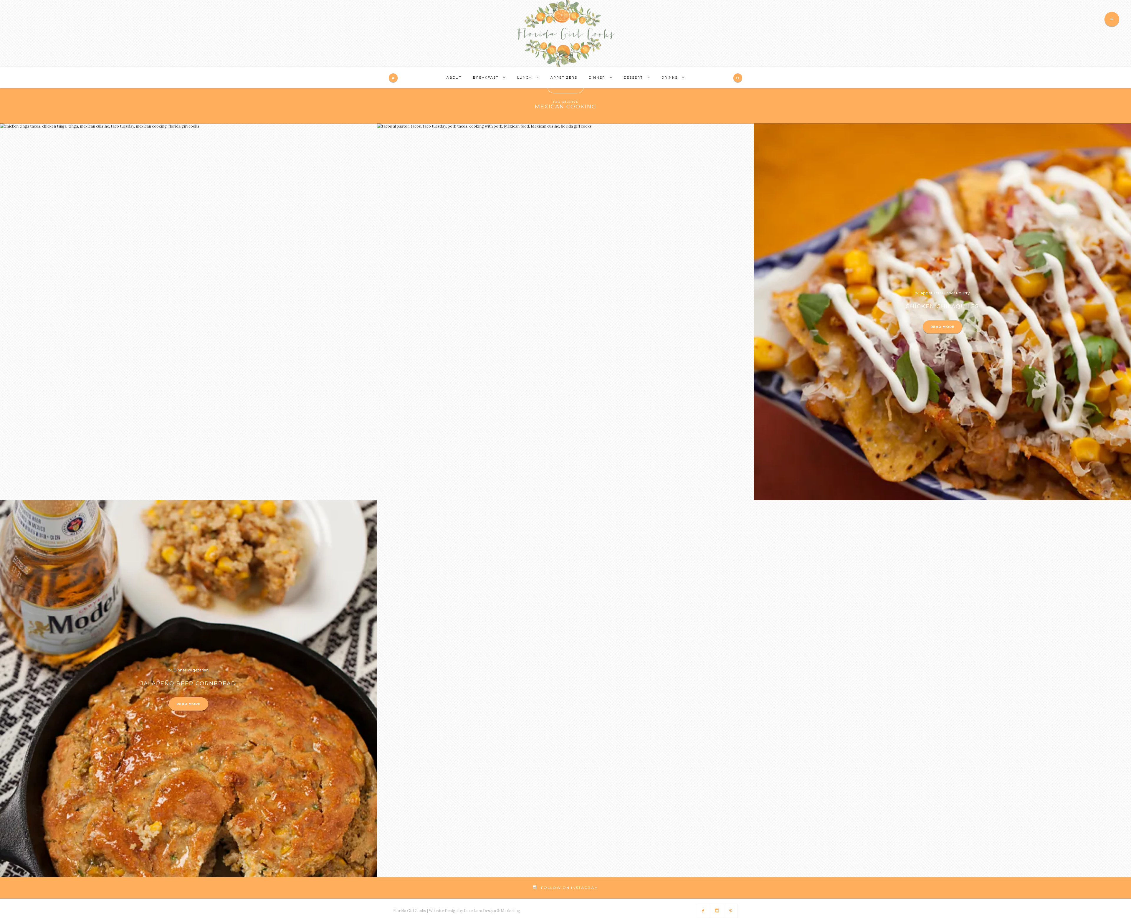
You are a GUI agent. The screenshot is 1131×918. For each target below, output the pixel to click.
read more (942, 327)
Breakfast (486, 77)
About (454, 77)
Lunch (525, 77)
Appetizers (563, 77)
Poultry (963, 292)
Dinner (598, 77)
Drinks (670, 77)
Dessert (634, 77)
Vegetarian (198, 670)
